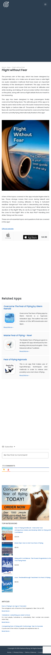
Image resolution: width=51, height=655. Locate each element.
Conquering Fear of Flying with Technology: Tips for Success (22, 626)
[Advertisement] (25, 34)
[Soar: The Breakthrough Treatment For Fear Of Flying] (7, 584)
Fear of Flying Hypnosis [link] (15, 359)
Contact (41, 652)
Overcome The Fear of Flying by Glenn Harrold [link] (23, 307)
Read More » (8, 327)
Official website (8, 229)
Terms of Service (30, 652)
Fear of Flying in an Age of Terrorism (14, 606)
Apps (9, 67)
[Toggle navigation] (45, 4)
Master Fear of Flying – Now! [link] (18, 335)
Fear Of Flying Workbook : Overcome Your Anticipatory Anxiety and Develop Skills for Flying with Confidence (33, 530)
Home (4, 67)
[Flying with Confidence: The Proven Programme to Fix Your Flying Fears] (7, 566)
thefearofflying (25, 648)
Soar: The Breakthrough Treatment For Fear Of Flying (32, 577)
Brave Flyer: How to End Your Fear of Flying (29, 543)
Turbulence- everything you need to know (16, 615)
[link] (10, 318)
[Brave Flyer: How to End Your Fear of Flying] (7, 549)
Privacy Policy (18, 652)
